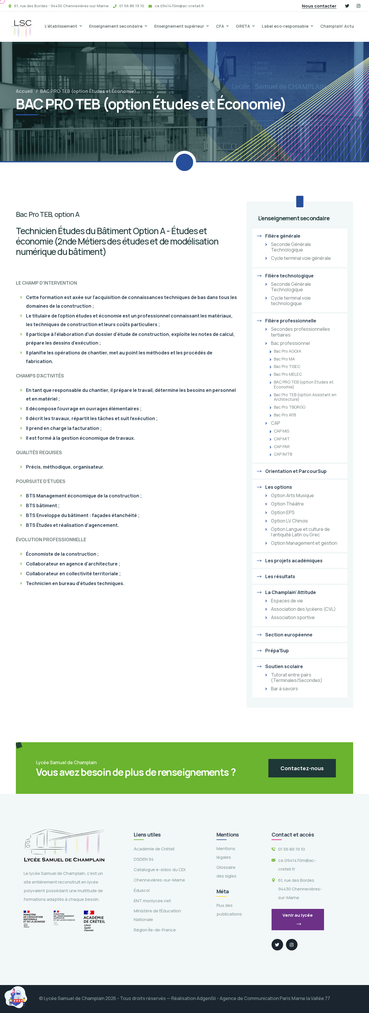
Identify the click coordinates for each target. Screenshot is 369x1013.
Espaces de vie (287, 601)
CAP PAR (282, 446)
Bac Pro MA (284, 359)
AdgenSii (206, 998)
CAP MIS (281, 431)
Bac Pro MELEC (288, 374)
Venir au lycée (298, 915)
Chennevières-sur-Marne (159, 880)
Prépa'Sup (277, 650)
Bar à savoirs (284, 688)
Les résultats (280, 576)
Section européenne (288, 635)
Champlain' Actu (337, 26)
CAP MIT (282, 439)
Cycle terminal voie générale (301, 258)
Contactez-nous (302, 768)
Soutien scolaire (284, 666)
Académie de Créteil (154, 849)
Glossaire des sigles (226, 871)
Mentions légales (225, 852)
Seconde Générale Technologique (291, 247)
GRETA (243, 26)
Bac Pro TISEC (287, 366)
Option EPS (283, 512)
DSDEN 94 (144, 859)
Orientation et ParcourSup (296, 471)
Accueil (24, 91)
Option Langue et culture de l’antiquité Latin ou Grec (300, 532)
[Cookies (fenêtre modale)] (15, 997)
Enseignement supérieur (179, 26)
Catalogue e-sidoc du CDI (159, 870)
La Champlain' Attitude (290, 592)
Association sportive (293, 617)
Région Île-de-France (155, 930)
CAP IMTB (283, 454)
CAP (275, 423)
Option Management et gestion (304, 543)
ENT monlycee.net (152, 901)
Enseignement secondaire (115, 26)
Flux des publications (229, 909)
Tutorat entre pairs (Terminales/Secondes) (296, 677)
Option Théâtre (287, 504)
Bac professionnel (290, 343)
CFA (220, 26)
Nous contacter (319, 6)
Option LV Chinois (289, 521)
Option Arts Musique (292, 495)
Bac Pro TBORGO (289, 407)
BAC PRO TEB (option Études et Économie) (304, 385)
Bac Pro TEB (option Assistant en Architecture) (305, 397)
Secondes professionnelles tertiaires (300, 331)
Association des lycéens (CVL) (303, 609)
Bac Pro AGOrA (287, 351)
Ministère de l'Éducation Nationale (157, 915)
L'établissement (61, 26)
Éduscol (142, 890)
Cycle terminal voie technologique (291, 300)
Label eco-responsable (285, 26)
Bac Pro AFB (285, 415)
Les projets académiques (294, 560)
